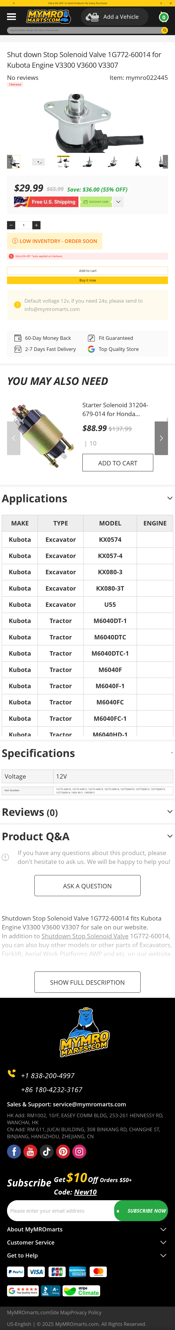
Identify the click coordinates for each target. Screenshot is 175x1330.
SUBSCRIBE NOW (147, 1210)
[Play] (87, 123)
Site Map (60, 1312)
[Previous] (14, 3)
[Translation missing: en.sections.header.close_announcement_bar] (170, 3)
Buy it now (87, 280)
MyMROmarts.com (28, 1312)
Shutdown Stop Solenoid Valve (85, 936)
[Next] (161, 3)
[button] (161, 438)
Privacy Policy (86, 1312)
